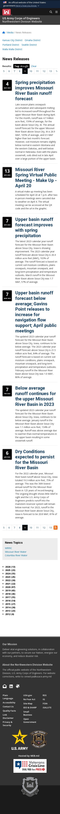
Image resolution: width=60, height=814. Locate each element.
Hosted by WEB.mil (28, 755)
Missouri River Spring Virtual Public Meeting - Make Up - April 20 (36, 178)
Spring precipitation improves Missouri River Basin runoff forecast (35, 90)
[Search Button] (49, 12)
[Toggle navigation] (55, 12)
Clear (33, 66)
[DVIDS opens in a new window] (18, 686)
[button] (28, 5)
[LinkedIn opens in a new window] (11, 686)
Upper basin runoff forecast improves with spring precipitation (34, 227)
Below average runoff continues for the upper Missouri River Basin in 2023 (35, 396)
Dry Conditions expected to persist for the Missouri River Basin (34, 459)
